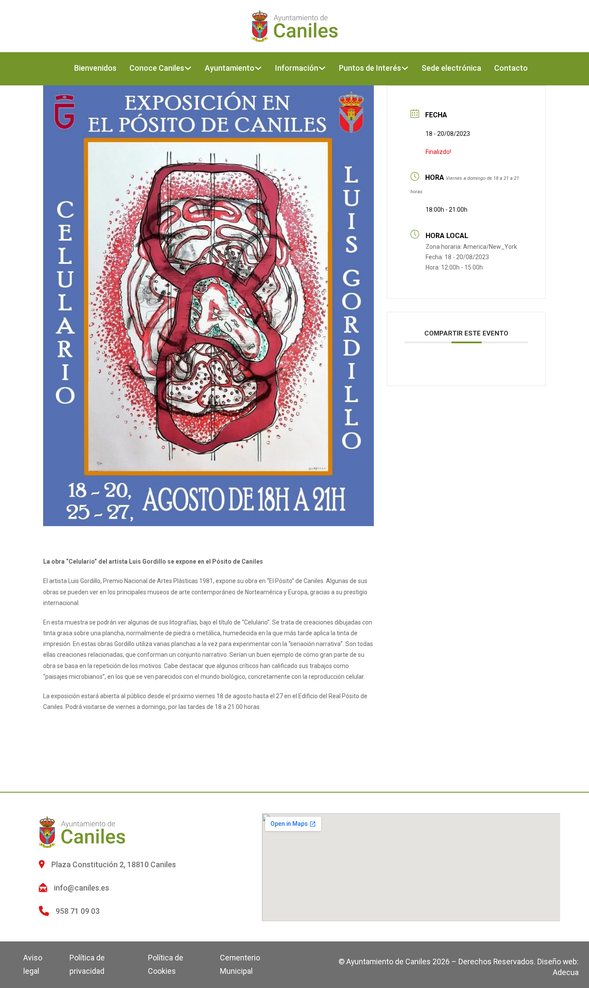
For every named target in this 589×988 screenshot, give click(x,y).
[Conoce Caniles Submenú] (188, 68)
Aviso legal (32, 964)
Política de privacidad (87, 964)
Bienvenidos (95, 67)
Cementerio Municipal (240, 964)
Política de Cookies (165, 964)
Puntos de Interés (370, 67)
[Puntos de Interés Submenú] (405, 68)
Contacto (511, 67)
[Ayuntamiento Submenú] (258, 68)
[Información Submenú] (322, 68)
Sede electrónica (451, 67)
